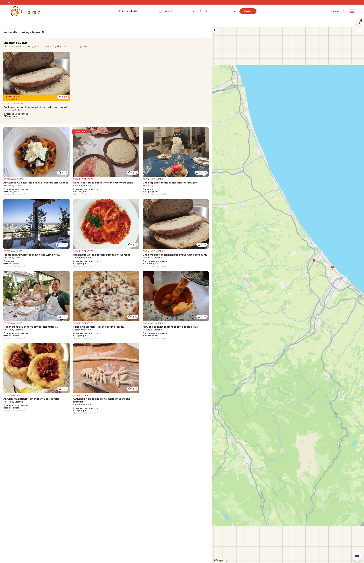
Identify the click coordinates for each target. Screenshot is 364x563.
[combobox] (138, 11)
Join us (335, 11)
